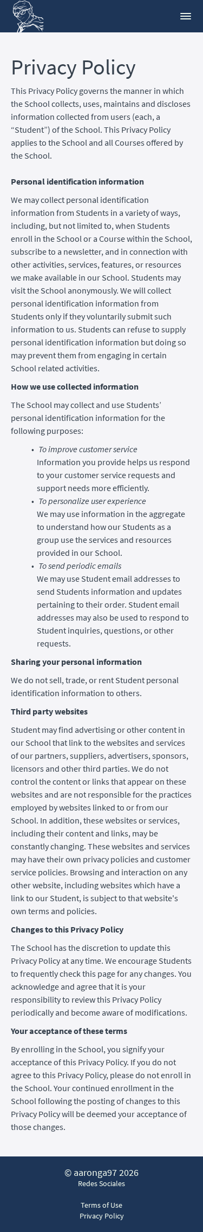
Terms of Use (101, 1205)
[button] (185, 16)
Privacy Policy (102, 1216)
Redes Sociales (101, 1183)
